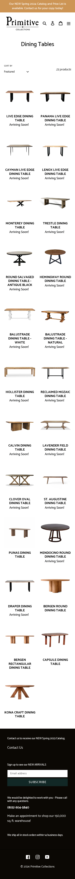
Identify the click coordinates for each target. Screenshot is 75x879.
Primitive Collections (42, 866)
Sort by (8, 66)
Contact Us (15, 748)
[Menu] (69, 23)
